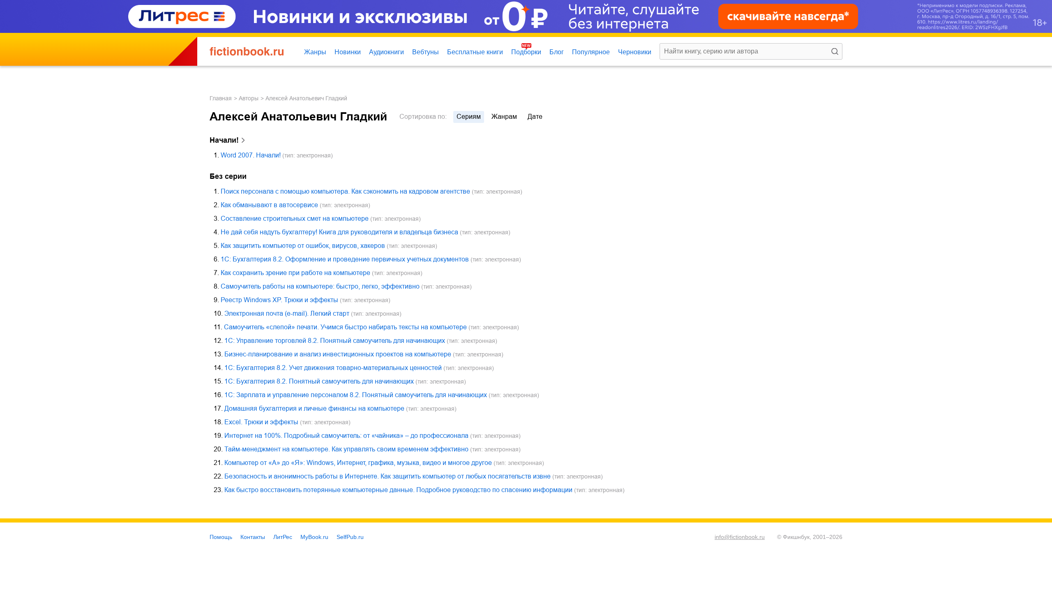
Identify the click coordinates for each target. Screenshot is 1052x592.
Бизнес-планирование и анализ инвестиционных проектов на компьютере (337, 354)
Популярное (591, 52)
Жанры (315, 52)
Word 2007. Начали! (251, 155)
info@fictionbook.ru (740, 537)
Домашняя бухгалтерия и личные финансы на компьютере (314, 408)
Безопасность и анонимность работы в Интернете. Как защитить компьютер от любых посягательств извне (387, 476)
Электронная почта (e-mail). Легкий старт (286, 313)
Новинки (348, 52)
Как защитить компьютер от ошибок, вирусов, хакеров (303, 245)
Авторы (248, 98)
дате (535, 116)
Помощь (221, 537)
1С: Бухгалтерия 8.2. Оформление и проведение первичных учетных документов (345, 259)
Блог (556, 52)
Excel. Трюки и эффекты (261, 422)
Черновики (634, 52)
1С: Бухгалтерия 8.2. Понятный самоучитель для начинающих (319, 381)
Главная (221, 98)
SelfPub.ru (350, 537)
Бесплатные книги (475, 52)
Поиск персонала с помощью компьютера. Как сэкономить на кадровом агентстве (345, 191)
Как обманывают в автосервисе (269, 204)
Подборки (526, 52)
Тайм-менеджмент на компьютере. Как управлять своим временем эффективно (346, 449)
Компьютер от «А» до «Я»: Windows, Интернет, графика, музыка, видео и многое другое (358, 462)
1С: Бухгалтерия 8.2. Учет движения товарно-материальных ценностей (333, 367)
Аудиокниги (386, 52)
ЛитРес (282, 537)
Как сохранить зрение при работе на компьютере (295, 272)
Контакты (252, 537)
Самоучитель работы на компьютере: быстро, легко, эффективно (320, 286)
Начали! (224, 140)
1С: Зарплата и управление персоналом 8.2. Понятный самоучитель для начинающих (355, 394)
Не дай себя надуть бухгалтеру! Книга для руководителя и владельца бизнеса (339, 232)
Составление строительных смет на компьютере (295, 218)
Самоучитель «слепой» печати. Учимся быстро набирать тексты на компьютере (345, 327)
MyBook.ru (314, 537)
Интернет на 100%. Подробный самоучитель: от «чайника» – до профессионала (346, 435)
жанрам (504, 116)
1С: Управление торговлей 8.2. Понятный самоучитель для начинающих (334, 340)
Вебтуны (425, 52)
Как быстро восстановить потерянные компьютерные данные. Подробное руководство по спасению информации (398, 489)
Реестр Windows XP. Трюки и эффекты (279, 299)
